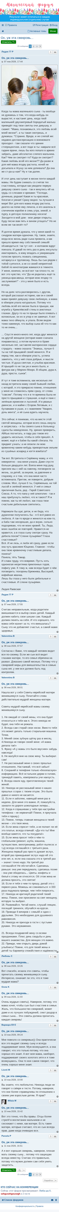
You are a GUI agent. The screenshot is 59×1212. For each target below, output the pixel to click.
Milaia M (12, 1100)
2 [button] (33, 46)
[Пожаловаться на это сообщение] (51, 52)
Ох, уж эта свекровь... (17, 37)
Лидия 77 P (7, 51)
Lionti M (6, 1070)
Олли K (5, 987)
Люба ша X (45, 1190)
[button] (40, 46)
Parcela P (6, 1136)
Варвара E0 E (9, 1025)
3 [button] (36, 46)
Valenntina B (8, 636)
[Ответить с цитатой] (55, 52)
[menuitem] (53, 25)
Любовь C (7, 956)
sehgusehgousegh (10, 1193)
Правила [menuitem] (12, 25)
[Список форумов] (29, 7)
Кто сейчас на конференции (19, 1187)
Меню (53, 31)
